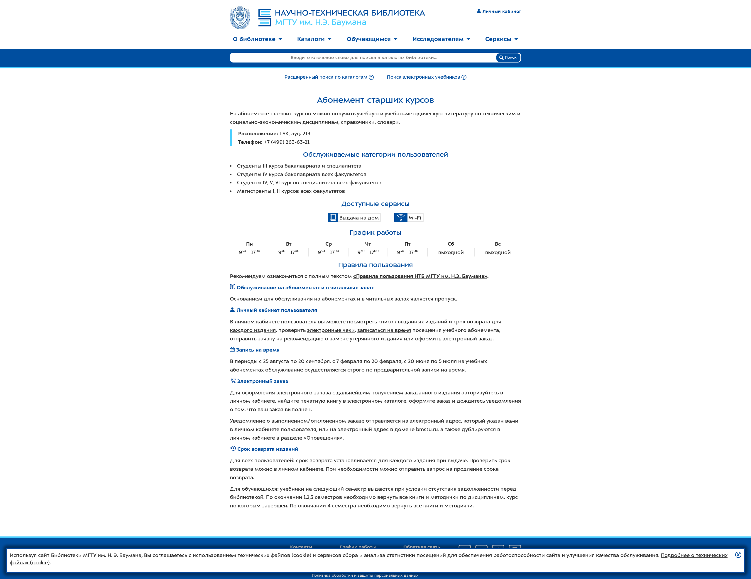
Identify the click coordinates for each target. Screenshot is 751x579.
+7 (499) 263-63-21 (286, 142)
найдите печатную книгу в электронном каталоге (342, 401)
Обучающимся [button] (369, 39)
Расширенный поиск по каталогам (326, 77)
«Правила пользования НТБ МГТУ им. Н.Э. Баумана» (420, 276)
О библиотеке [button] (254, 39)
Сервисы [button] (498, 39)
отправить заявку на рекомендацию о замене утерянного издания (316, 338)
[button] (738, 555)
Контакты (301, 547)
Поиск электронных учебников (423, 77)
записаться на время (384, 330)
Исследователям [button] (438, 39)
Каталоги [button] (311, 39)
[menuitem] (257, 39)
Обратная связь (421, 547)
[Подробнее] (371, 77)
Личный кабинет (502, 11)
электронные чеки (331, 330)
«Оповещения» (323, 437)
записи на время (443, 369)
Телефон (249, 142)
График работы (358, 547)
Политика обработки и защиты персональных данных (365, 575)
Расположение (257, 133)
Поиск (510, 57)
